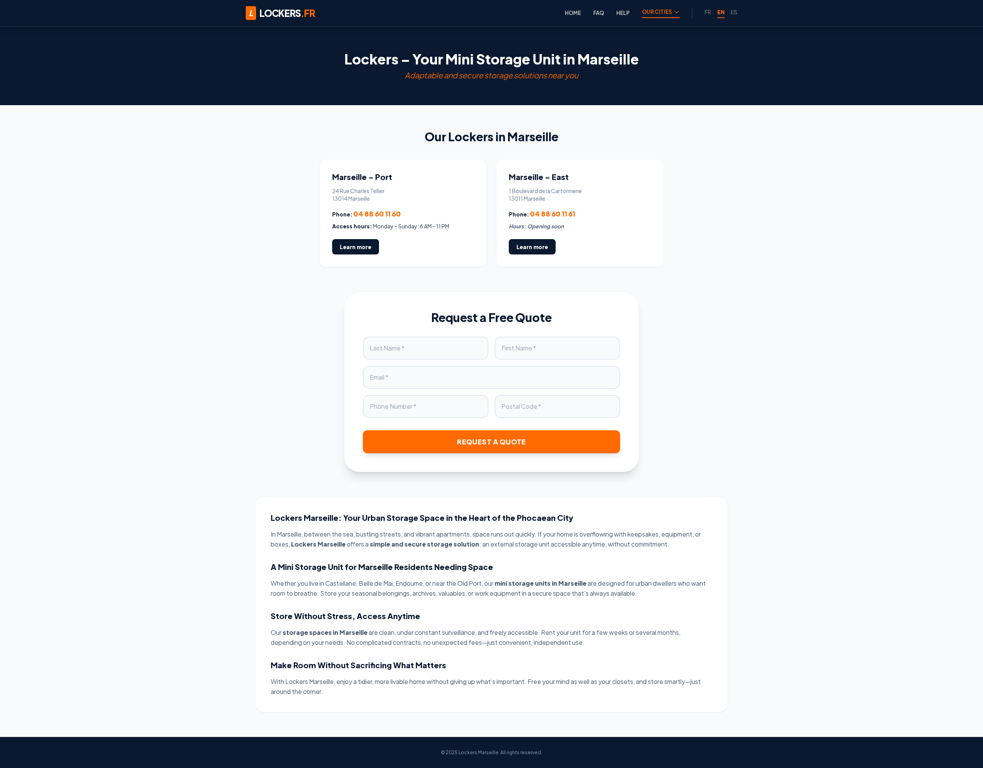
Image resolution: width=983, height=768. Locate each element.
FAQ (598, 13)
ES (734, 11)
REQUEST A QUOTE (491, 441)
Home (573, 13)
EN (721, 11)
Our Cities (657, 11)
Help (623, 13)
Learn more (355, 246)
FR (708, 11)
